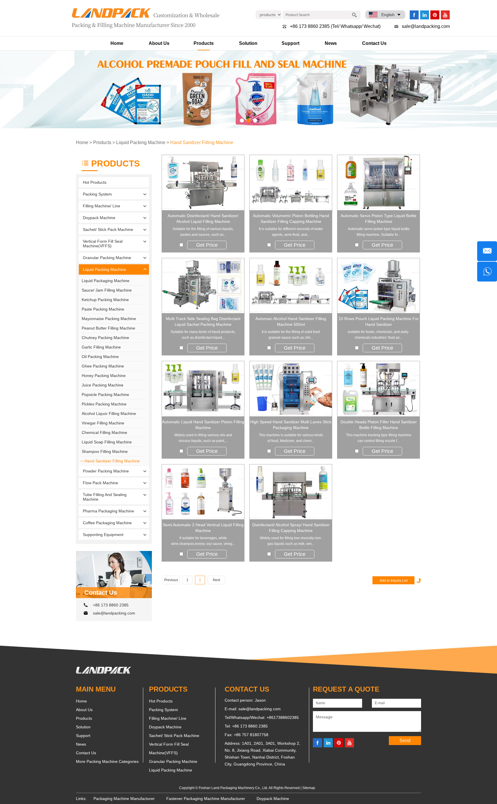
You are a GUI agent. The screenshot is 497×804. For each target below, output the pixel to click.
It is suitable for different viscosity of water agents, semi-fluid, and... (291, 232)
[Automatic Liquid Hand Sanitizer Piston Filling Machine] (203, 388)
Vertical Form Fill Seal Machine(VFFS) (103, 243)
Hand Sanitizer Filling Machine (201, 142)
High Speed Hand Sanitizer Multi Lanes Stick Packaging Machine (290, 425)
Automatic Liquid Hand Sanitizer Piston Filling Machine (203, 425)
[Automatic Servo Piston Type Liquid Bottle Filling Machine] (378, 182)
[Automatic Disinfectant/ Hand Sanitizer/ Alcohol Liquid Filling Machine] (203, 182)
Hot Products (94, 182)
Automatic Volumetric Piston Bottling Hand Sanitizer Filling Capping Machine (291, 218)
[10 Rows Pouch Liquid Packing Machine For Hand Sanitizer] (378, 285)
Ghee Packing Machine (103, 366)
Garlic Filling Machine (101, 347)
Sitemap (308, 788)
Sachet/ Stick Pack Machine (108, 229)
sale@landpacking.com (426, 26)
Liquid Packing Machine (140, 142)
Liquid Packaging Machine (105, 280)
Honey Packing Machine (104, 375)
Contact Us (374, 43)
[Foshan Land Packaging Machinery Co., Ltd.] (103, 672)
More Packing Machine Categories (107, 761)
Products (204, 43)
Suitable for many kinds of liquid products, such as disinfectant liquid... (203, 335)
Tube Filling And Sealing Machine (105, 496)
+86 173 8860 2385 (111, 605)
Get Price (207, 245)
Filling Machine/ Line (101, 206)
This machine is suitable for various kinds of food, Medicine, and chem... (291, 438)
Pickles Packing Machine (104, 404)
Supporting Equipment (103, 534)
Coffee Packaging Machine (107, 522)
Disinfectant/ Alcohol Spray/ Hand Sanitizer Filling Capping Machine (291, 527)
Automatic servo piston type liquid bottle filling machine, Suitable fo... (379, 232)
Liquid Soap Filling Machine (107, 442)
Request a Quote (346, 689)
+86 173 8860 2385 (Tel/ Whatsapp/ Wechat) (335, 26)
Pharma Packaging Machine (108, 511)
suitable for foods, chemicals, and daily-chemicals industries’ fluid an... (378, 335)
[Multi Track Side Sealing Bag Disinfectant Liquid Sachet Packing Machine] (203, 285)
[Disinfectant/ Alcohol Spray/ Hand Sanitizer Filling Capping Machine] (291, 492)
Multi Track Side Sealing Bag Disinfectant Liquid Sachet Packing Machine (203, 321)
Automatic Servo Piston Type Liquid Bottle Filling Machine (378, 218)
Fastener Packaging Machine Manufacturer (205, 798)
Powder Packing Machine (106, 471)
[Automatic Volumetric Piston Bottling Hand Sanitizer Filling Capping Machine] (291, 182)
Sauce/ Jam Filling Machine (107, 290)
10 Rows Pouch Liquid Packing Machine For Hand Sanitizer (379, 321)
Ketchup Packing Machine (105, 299)
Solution (248, 43)
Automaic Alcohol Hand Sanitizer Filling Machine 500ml (290, 321)
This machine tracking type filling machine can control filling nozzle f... (378, 438)
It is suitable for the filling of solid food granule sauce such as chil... (291, 335)
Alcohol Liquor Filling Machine (109, 413)
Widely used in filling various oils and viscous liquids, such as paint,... (203, 438)
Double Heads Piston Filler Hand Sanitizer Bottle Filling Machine (379, 425)
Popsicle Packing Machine (105, 394)
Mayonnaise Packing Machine (109, 318)
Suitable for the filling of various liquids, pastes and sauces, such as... (203, 232)
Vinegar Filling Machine (103, 423)
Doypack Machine (99, 217)
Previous (171, 580)
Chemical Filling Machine (104, 432)
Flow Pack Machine (100, 483)
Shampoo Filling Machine (105, 451)
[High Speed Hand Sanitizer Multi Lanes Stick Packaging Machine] (291, 388)
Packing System (97, 194)
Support (290, 43)
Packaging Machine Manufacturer (124, 798)
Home (116, 43)
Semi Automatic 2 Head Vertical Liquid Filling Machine (203, 527)
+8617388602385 (283, 717)
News (331, 43)
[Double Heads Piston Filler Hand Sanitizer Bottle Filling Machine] (378, 388)
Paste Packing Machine (103, 309)
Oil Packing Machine (100, 356)
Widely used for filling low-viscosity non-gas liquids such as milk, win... (291, 541)
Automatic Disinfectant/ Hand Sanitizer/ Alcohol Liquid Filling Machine (203, 218)
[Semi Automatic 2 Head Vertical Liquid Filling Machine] (203, 492)
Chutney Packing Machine (105, 337)
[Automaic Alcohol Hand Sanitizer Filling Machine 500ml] (291, 285)
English (388, 14)
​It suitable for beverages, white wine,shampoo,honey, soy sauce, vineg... (203, 541)
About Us (159, 43)
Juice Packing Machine (102, 385)
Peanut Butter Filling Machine (108, 328)
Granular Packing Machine (107, 257)
